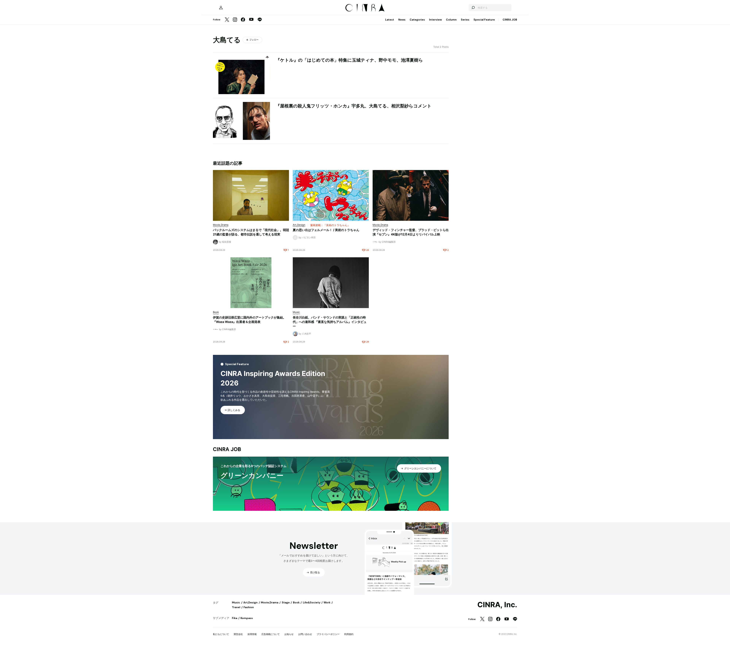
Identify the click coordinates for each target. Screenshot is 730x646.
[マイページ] (221, 7)
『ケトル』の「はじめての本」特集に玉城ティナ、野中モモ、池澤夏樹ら (349, 60)
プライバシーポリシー (328, 634)
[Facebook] (243, 19)
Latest (389, 19)
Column (451, 19)
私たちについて (221, 634)
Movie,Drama (269, 602)
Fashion (249, 607)
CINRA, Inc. (497, 605)
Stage (286, 602)
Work (327, 602)
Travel (236, 607)
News (401, 19)
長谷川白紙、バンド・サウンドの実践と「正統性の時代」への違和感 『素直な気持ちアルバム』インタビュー (330, 321)
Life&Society (311, 602)
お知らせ (289, 634)
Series (465, 19)
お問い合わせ (305, 634)
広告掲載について (270, 634)
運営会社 (238, 634)
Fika (234, 618)
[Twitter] (227, 19)
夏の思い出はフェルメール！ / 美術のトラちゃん (326, 230)
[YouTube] (251, 20)
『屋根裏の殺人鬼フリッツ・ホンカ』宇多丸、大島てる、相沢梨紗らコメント (354, 106)
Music (236, 602)
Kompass (246, 618)
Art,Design (250, 602)
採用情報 (252, 634)
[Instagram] (235, 19)
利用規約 (348, 634)
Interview (435, 19)
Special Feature (484, 19)
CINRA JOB (510, 19)
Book (296, 602)
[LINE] (260, 19)
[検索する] (473, 7)
